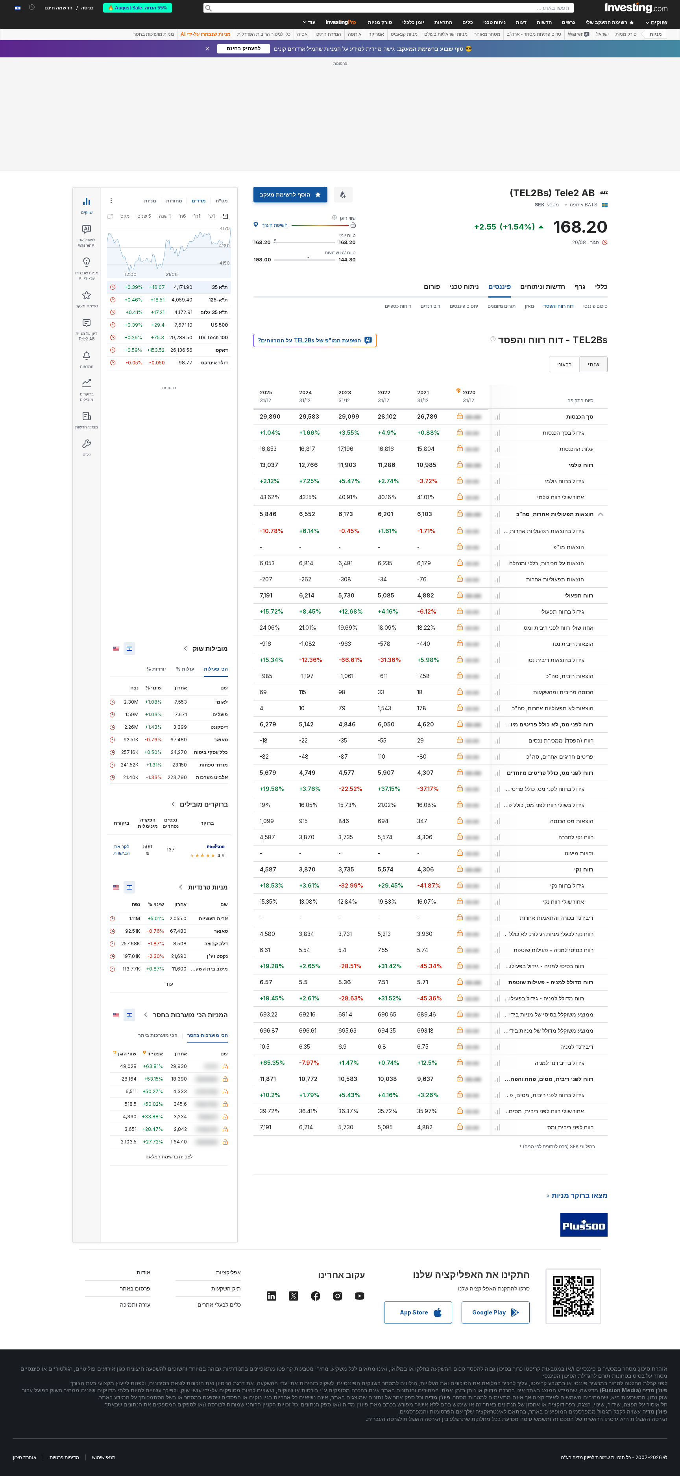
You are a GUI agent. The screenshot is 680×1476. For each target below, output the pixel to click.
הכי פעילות (216, 669)
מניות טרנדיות (208, 887)
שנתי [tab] (593, 364)
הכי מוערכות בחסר (207, 1035)
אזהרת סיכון (25, 1457)
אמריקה (376, 34)
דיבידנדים (430, 306)
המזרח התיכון (327, 34)
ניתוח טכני (464, 286)
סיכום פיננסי (595, 306)
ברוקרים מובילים (204, 804)
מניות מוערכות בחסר (153, 34)
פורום (432, 286)
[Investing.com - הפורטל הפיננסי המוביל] (636, 7)
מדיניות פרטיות (64, 1457)
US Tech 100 (213, 337)
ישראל (602, 34)
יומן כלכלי (413, 22)
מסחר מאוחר (487, 34)
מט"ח (222, 201)
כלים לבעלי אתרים (219, 1304)
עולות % (185, 669)
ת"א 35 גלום (214, 312)
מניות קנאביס (404, 34)
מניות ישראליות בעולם (446, 34)
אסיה (302, 34)
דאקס (222, 350)
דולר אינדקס (214, 363)
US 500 (219, 325)
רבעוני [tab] (564, 364)
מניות (656, 34)
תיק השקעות (226, 1288)
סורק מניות (380, 22)
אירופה (355, 34)
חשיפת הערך (275, 225)
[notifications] (32, 7)
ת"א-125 (218, 300)
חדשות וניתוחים (542, 286)
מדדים (199, 201)
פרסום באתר (135, 1288)
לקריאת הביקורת (121, 850)
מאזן (529, 306)
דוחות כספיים (398, 306)
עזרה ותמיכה (135, 1304)
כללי (601, 286)
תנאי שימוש (103, 1457)
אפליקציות (228, 1272)
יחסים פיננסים (464, 306)
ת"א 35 (220, 287)
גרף (580, 286)
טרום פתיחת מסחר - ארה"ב (534, 34)
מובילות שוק (210, 649)
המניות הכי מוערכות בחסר (190, 1015)
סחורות (174, 201)
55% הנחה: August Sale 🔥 (137, 8)
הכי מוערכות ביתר (157, 1035)
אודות (143, 1272)
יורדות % (156, 669)
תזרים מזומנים (502, 306)
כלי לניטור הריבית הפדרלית (263, 34)
